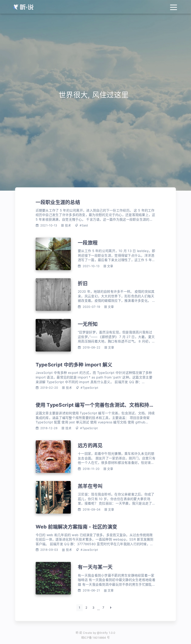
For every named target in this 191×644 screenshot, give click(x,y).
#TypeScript (89, 387)
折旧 (83, 283)
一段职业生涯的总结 (58, 202)
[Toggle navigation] (173, 7)
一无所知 (88, 324)
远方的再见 (90, 445)
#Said (84, 225)
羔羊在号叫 (90, 486)
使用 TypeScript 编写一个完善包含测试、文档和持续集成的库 (105, 405)
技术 (68, 225)
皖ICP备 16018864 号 (95, 637)
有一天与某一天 (95, 567)
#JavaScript (89, 549)
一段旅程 (88, 243)
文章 (110, 266)
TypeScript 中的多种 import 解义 (74, 365)
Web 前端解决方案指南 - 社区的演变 (76, 527)
